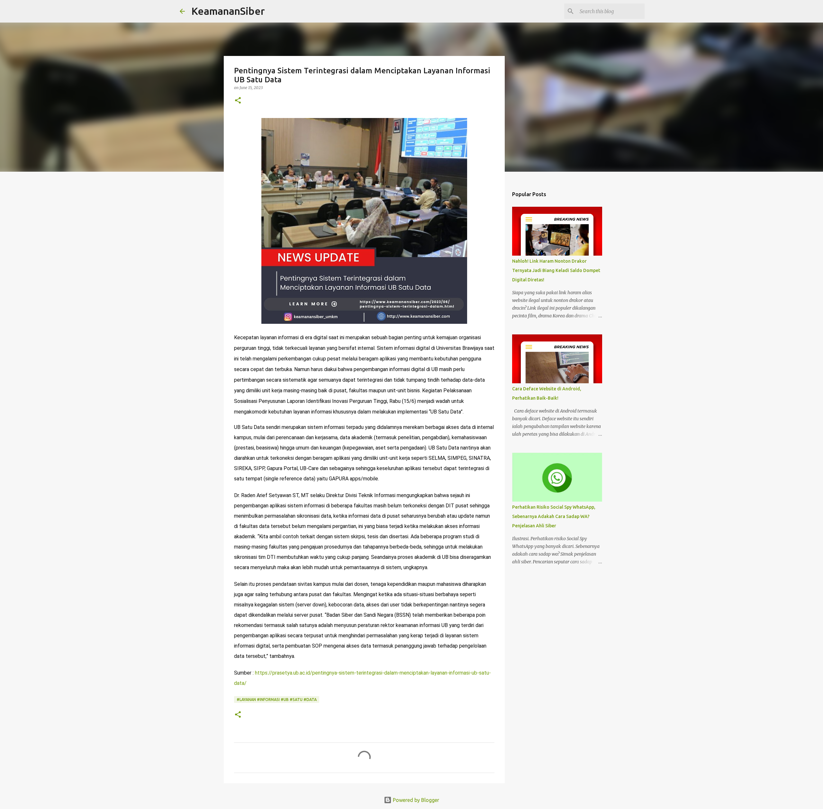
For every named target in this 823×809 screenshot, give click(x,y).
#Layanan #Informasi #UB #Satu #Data (277, 699)
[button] (238, 100)
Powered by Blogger (415, 800)
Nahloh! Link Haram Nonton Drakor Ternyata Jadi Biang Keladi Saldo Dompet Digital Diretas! (556, 270)
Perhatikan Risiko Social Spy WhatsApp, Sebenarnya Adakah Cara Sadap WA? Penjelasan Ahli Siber (553, 516)
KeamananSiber (228, 11)
